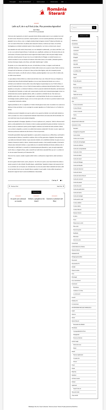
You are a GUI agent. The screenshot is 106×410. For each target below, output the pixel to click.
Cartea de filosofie (77, 165)
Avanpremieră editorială (78, 121)
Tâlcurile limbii (75, 392)
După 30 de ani (77, 388)
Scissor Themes (58, 406)
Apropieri (75, 128)
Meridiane (74, 328)
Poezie (73, 351)
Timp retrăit (75, 395)
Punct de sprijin (77, 230)
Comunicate (75, 243)
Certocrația (76, 47)
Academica (74, 40)
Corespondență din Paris (79, 331)
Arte (73, 101)
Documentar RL (76, 263)
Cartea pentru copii (78, 199)
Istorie (73, 317)
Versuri (75, 361)
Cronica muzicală (77, 111)
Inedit (73, 311)
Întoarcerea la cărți (78, 223)
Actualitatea (75, 44)
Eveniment (74, 284)
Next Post (59, 186)
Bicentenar (76, 287)
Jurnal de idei (76, 67)
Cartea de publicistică (78, 189)
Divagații (36, 23)
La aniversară (76, 294)
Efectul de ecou (77, 344)
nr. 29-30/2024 (40, 31)
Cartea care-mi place (78, 138)
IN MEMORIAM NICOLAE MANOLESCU (81, 307)
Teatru (75, 115)
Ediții (62, 1)
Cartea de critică (77, 152)
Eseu (73, 273)
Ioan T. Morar (36, 30)
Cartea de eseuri (77, 159)
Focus (74, 219)
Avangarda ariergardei (79, 132)
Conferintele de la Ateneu (78, 246)
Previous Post (14, 186)
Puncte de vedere (77, 87)
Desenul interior (77, 213)
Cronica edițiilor (77, 202)
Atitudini (74, 118)
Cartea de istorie (77, 172)
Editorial (75, 60)
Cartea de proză (77, 186)
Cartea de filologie (78, 162)
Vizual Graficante (43, 406)
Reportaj (74, 371)
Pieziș (74, 84)
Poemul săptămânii (78, 355)
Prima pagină (13, 1)
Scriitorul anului (76, 378)
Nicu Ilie (37, 406)
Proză (73, 365)
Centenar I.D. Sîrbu (78, 290)
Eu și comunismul (76, 280)
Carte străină (76, 135)
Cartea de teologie (78, 196)
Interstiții (75, 64)
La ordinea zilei (77, 71)
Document (74, 260)
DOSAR (73, 267)
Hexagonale (76, 334)
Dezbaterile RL (75, 253)
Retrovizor (76, 236)
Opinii (74, 77)
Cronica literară (77, 209)
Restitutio (75, 233)
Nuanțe (75, 74)
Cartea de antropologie (79, 142)
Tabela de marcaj (77, 94)
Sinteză (73, 382)
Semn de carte (77, 240)
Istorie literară (75, 321)
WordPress (75, 406)
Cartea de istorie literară (79, 175)
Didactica (75, 54)
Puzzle (74, 91)
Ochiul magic (75, 341)
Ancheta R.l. (75, 98)
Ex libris (75, 216)
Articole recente (54, 1)
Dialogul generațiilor (77, 257)
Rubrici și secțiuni (41, 1)
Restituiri (74, 375)
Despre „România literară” (25, 1)
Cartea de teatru (77, 192)
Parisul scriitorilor (77, 338)
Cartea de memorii (78, 179)
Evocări (74, 297)
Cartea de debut (77, 155)
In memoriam (75, 304)
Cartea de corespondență (79, 148)
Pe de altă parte (77, 81)
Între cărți (75, 226)
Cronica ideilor (77, 206)
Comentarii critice (76, 125)
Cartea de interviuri (78, 169)
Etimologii (74, 277)
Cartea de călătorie (78, 145)
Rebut (74, 348)
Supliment (74, 385)
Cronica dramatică (78, 104)
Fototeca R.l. (75, 300)
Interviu (74, 314)
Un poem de (76, 358)
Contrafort (76, 50)
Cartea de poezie (77, 182)
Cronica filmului (77, 108)
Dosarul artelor (75, 270)
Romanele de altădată (79, 324)
